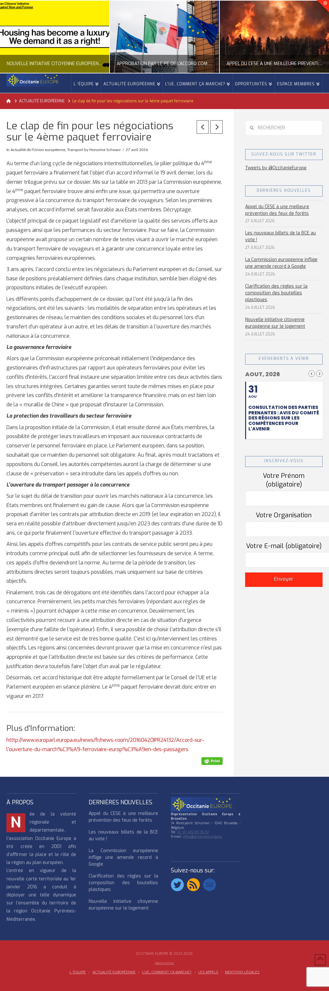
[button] (323, 6)
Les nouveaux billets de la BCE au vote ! (280, 236)
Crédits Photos (164, 963)
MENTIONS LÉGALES (242, 972)
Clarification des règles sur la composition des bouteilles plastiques (276, 293)
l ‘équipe (77, 972)
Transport (75, 150)
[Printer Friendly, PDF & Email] (212, 761)
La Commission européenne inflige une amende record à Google (281, 263)
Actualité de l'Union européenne (38, 150)
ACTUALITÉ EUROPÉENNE (114, 972)
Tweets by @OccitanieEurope (276, 168)
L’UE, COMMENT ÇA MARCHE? (166, 972)
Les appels (208, 972)
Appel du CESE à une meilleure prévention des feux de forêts (277, 210)
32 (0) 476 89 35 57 (193, 832)
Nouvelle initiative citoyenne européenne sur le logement (275, 323)
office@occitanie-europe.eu (202, 836)
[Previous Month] (311, 373)
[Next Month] (319, 373)
